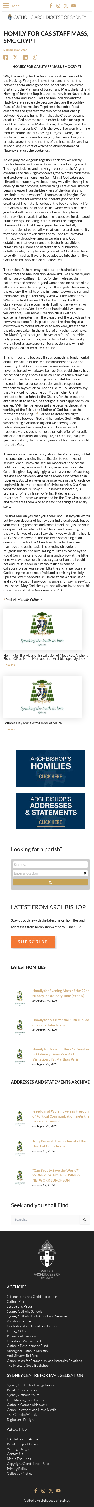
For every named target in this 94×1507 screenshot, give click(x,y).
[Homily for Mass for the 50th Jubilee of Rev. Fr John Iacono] (20, 1027)
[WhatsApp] (35, 57)
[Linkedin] (25, 57)
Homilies (9, 665)
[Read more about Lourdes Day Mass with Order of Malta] (42, 697)
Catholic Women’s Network (27, 1404)
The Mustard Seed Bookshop (28, 1365)
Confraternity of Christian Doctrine (32, 1326)
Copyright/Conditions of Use (28, 1463)
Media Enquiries (19, 1459)
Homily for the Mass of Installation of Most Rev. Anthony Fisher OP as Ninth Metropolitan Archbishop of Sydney (45, 657)
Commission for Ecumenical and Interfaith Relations (44, 1360)
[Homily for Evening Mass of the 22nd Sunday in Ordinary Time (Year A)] (20, 998)
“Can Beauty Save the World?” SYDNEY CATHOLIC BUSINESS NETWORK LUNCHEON (56, 1175)
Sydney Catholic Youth (23, 1395)
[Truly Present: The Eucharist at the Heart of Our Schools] (20, 1148)
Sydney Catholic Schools (24, 1311)
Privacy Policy (17, 1468)
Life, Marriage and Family (25, 1400)
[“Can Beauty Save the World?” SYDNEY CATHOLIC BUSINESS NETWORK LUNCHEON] (20, 1178)
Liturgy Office (17, 1331)
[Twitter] (15, 57)
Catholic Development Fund (27, 1346)
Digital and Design (20, 1419)
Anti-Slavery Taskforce (23, 1355)
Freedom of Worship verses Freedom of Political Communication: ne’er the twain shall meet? (61, 1116)
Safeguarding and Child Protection (32, 1296)
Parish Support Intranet (24, 1444)
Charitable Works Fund (24, 1341)
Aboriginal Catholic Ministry (27, 1351)
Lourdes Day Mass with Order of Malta (32, 723)
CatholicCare (16, 1301)
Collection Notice (20, 1473)
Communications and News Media (31, 1410)
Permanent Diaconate (23, 1336)
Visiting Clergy (18, 1449)
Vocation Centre (19, 1321)
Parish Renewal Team (22, 1390)
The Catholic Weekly (22, 1414)
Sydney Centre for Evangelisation (31, 1385)
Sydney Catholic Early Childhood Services (37, 1316)
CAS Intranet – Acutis (22, 1439)
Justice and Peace (20, 1306)
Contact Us (15, 1454)
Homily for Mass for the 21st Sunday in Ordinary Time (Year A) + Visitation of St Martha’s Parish (60, 1054)
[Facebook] (5, 57)
